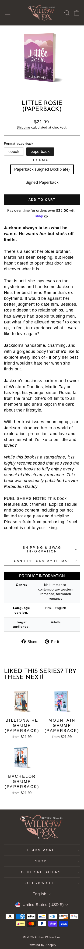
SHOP (41, 861)
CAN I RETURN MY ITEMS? (42, 561)
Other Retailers (41, 872)
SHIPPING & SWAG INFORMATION (42, 549)
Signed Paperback (42, 182)
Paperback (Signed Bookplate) (42, 169)
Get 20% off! (40, 883)
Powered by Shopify (42, 945)
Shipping (23, 127)
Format (42, 160)
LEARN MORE (41, 850)
